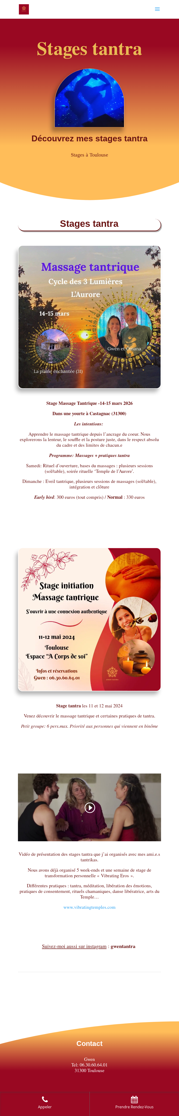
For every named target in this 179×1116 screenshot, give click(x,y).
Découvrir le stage (89, 525)
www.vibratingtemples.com (89, 907)
